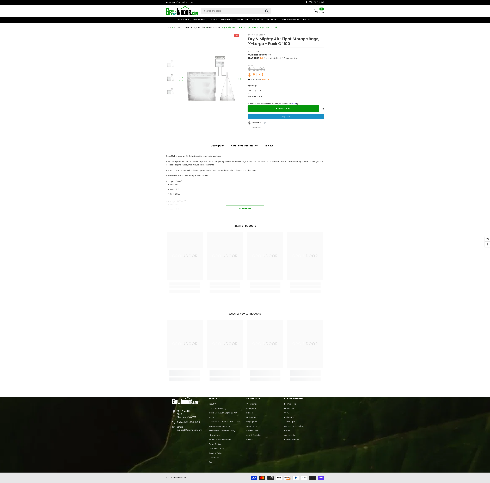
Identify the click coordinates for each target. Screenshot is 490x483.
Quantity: (252, 85)
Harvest (177, 27)
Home (168, 27)
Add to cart (284, 108)
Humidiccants (213, 27)
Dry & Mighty (256, 34)
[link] (184, 287)
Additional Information (244, 145)
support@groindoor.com (180, 2)
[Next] (238, 79)
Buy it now (286, 116)
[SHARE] (322, 109)
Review (269, 145)
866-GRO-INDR (316, 2)
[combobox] (233, 11)
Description (217, 145)
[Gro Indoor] (182, 10)
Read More (245, 208)
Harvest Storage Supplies (194, 27)
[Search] (236, 11)
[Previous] (181, 79)
